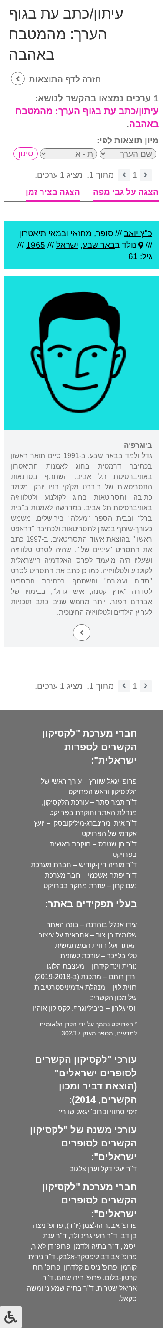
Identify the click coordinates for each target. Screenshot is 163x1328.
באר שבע (99, 244)
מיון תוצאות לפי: (128, 140)
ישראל (67, 244)
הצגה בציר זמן (53, 191)
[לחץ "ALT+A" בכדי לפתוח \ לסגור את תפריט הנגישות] (11, 1317)
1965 (35, 244)
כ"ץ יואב (138, 233)
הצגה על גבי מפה (126, 191)
